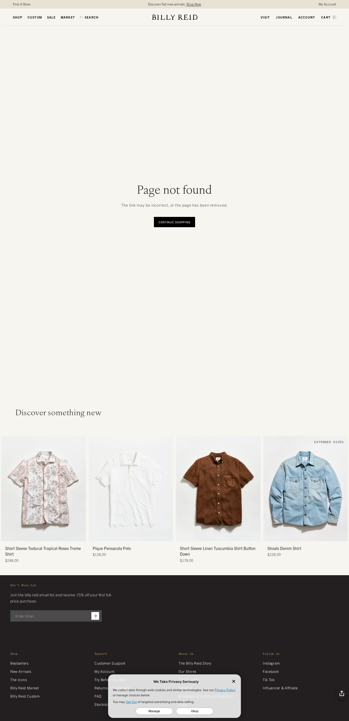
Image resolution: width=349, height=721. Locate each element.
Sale (51, 17)
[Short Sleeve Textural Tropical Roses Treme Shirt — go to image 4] (45, 535)
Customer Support (109, 663)
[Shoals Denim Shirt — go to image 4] (307, 535)
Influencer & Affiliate (280, 687)
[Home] (174, 17)
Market (68, 17)
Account (306, 17)
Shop (17, 17)
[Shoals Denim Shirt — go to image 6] (315, 535)
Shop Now (193, 4)
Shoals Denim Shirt (284, 548)
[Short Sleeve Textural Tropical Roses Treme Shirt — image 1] (43, 488)
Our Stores (187, 671)
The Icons (18, 679)
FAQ (97, 696)
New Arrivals (20, 671)
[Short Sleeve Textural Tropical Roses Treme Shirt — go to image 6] (53, 535)
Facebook (271, 671)
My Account (327, 4)
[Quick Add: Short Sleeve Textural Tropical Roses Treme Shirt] (8, 535)
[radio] (94, 477)
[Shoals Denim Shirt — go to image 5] (311, 535)
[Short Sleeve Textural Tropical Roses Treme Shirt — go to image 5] (49, 535)
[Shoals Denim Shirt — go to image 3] (303, 535)
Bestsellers (19, 663)
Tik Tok (269, 679)
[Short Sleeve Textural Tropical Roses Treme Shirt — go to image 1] (33, 535)
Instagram (271, 663)
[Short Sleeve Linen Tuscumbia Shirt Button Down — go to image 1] (208, 535)
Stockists (101, 704)
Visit (265, 17)
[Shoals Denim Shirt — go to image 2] (299, 535)
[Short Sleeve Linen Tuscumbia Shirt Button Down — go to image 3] (216, 535)
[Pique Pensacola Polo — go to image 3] (132, 535)
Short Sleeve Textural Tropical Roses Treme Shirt (43, 551)
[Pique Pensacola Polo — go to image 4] (136, 535)
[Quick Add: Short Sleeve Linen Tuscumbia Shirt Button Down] (182, 535)
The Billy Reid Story (195, 663)
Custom (35, 17)
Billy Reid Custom (25, 696)
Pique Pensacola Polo (112, 548)
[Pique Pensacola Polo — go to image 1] (125, 535)
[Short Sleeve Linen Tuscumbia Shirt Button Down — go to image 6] (228, 535)
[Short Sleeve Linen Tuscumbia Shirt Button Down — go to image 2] (212, 535)
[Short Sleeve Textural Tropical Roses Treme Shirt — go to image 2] (37, 535)
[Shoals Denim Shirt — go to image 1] (295, 535)
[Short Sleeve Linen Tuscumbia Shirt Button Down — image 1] (218, 488)
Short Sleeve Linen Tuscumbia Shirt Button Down (218, 551)
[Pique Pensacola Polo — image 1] (131, 488)
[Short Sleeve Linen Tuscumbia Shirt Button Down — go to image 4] (220, 535)
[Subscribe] (95, 616)
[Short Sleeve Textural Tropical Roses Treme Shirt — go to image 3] (41, 535)
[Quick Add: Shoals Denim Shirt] (270, 535)
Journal (284, 17)
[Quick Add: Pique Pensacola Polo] (95, 535)
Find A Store (22, 4)
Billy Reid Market (24, 687)
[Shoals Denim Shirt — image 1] (306, 488)
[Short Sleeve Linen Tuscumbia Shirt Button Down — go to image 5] (224, 535)
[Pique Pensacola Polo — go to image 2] (128, 535)
